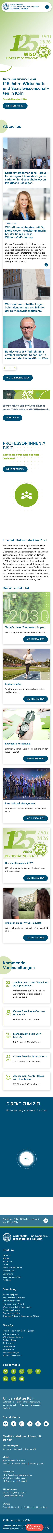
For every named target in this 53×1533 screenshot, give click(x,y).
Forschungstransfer (11, 1310)
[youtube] (21, 1379)
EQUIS (14, 1492)
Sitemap (24, 1405)
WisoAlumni (8, 1349)
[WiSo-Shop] (26, 394)
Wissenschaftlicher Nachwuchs (17, 1307)
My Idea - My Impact (12, 1355)
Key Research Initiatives (14, 1298)
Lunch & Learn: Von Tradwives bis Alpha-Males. (30, 984)
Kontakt (6, 1408)
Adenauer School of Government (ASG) (21, 1316)
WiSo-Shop (12, 417)
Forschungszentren (11, 1301)
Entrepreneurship (11, 1334)
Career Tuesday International (30, 1056)
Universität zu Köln (21, 4)
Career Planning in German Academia (29, 1013)
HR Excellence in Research (15, 1481)
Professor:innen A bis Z (13, 1304)
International (8, 1271)
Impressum (36, 1405)
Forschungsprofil (10, 1294)
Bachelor (7, 1255)
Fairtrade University (11, 1507)
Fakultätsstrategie (11, 1352)
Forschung (9, 1289)
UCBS (5, 1264)
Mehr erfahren (15, 106)
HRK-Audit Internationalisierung (17, 1475)
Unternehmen (9, 1346)
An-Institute (8, 1343)
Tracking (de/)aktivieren (14, 1529)
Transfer (8, 1325)
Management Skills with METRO (27, 1035)
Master (6, 1258)
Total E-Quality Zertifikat (14, 1460)
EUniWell (18, 1449)
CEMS (5, 1492)
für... (26, 1159)
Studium (8, 1250)
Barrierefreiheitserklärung (28, 1402)
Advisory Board (9, 1340)
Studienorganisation (12, 1277)
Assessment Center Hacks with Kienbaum (28, 1077)
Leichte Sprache (10, 1405)
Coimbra (7, 1449)
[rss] (5, 1379)
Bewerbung (8, 1274)
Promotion (7, 1261)
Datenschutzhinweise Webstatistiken (20, 1526)
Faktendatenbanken (11, 1313)
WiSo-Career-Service (13, 1337)
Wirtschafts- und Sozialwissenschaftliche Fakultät (24, 7)
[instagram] (21, 1371)
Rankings (7, 1280)
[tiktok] (13, 1379)
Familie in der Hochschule (35, 1507)
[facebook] (13, 1371)
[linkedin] (30, 1371)
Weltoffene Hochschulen (14, 1478)
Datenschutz (8, 1402)
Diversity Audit (37, 1463)
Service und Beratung (12, 1268)
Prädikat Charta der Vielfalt (15, 1463)
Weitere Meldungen (17, 378)
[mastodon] (38, 1371)
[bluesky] (5, 1371)
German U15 (30, 1449)
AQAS (23, 1492)
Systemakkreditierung (13, 1496)
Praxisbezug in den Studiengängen (18, 1331)
